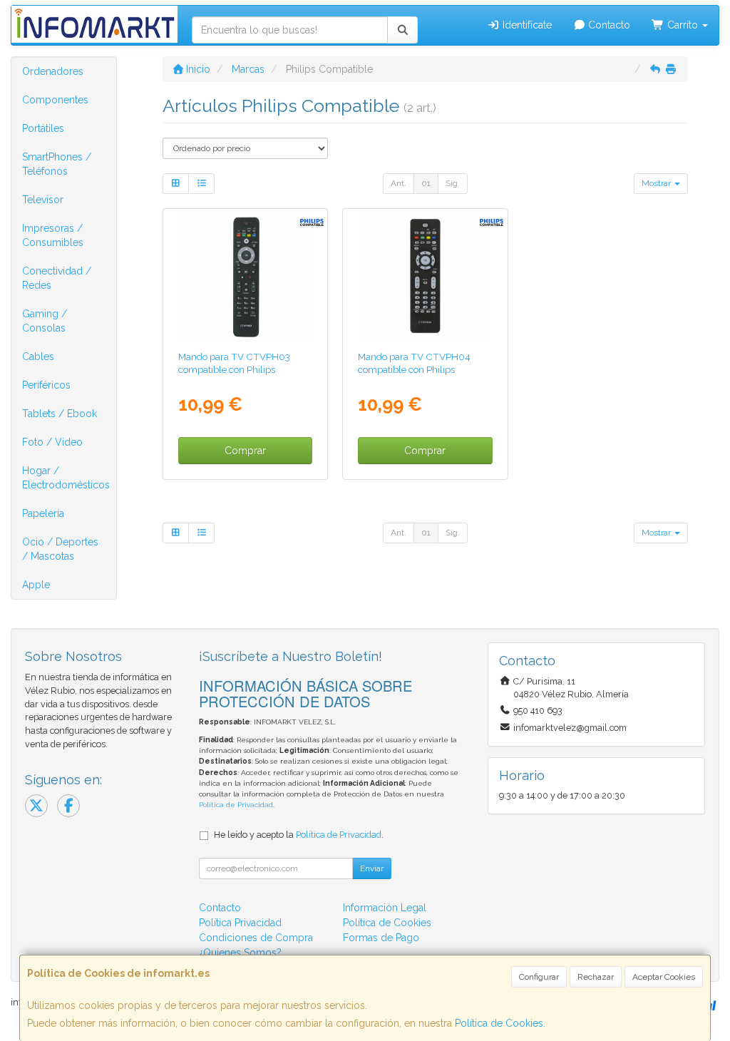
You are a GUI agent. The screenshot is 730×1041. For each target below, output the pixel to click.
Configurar (539, 977)
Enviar (372, 868)
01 (426, 183)
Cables (38, 356)
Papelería (43, 513)
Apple (36, 584)
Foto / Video (52, 442)
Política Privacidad (240, 922)
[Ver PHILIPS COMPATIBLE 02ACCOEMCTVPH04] (424, 276)
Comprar (245, 450)
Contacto (607, 25)
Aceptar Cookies (663, 977)
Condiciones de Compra (256, 937)
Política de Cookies (499, 1023)
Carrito (682, 25)
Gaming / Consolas (44, 321)
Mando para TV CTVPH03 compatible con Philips (234, 362)
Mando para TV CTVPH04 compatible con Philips (414, 362)
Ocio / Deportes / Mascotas (60, 549)
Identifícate (526, 25)
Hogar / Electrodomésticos (66, 478)
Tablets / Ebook (59, 413)
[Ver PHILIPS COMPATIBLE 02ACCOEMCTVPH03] (245, 276)
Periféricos (46, 385)
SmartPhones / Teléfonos (56, 164)
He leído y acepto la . (299, 834)
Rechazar (595, 977)
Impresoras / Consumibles (52, 235)
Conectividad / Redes (56, 278)
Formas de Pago (381, 937)
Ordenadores (52, 71)
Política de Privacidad (236, 805)
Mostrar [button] (657, 183)
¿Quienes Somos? (240, 952)
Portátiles (43, 128)
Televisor (42, 199)
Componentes (55, 100)
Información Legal (384, 907)
